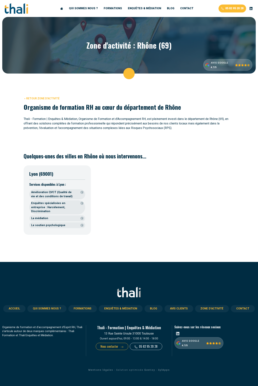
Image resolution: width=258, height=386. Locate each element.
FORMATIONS (113, 8)
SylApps (164, 369)
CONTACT (186, 8)
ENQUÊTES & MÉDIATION (144, 8)
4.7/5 (213, 67)
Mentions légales (100, 369)
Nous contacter (109, 346)
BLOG (170, 8)
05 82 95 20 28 (234, 8)
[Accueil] (62, 8)
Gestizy (149, 369)
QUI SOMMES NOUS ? (83, 8)
